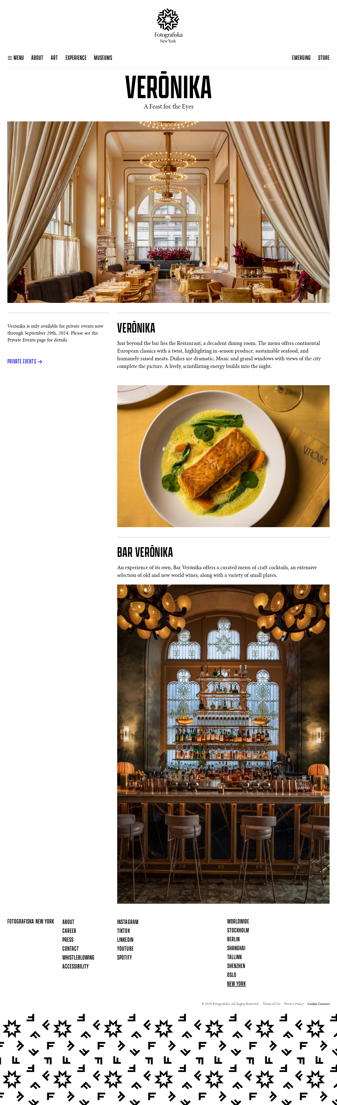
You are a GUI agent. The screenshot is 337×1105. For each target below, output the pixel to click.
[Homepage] (168, 25)
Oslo (231, 975)
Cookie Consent (318, 1004)
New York (236, 984)
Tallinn (234, 957)
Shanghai (236, 948)
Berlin (233, 939)
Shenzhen (236, 966)
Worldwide (238, 922)
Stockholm (238, 930)
